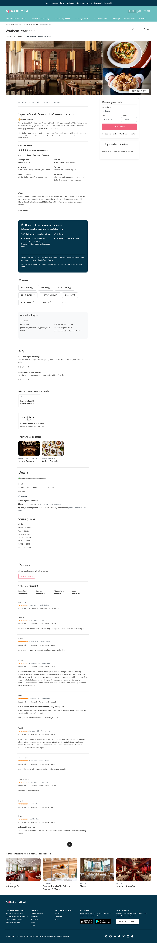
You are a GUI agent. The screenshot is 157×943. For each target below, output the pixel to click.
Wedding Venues (81, 18)
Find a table (119, 126)
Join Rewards (144, 11)
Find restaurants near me (14, 919)
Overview (22, 102)
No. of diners (106, 107)
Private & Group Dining (40, 18)
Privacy (33, 925)
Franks (45, 302)
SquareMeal (18, 11)
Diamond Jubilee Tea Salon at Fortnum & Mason (57, 888)
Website (9, 36)
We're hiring (35, 919)
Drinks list (26, 302)
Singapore (58, 916)
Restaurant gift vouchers (14, 913)
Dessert (69, 295)
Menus (31, 102)
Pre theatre (27, 295)
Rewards (142, 18)
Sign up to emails (127, 921)
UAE (56, 919)
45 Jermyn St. (13, 886)
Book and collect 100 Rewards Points (120, 133)
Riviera (83, 886)
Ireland (57, 913)
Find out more (48, 260)
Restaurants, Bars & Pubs (16, 18)
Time (125, 115)
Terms (33, 922)
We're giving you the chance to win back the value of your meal (79, 3)
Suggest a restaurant (13, 922)
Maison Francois (26, 461)
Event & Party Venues (62, 18)
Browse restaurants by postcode (17, 916)
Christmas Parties (100, 18)
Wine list (63, 302)
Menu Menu (63, 288)
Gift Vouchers (129, 18)
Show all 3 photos (139, 91)
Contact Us (34, 916)
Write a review (26, 576)
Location (47, 102)
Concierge (115, 18)
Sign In (132, 11)
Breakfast (26, 288)
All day (44, 288)
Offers (39, 102)
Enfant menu (49, 295)
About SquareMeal (37, 913)
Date (103, 115)
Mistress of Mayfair (125, 886)
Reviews (57, 102)
